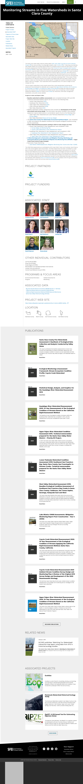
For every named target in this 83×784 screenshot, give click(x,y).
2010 (45, 101)
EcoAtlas (50, 91)
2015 (48, 104)
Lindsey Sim (58, 234)
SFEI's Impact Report (68, 751)
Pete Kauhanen (44, 217)
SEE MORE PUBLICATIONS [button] (52, 624)
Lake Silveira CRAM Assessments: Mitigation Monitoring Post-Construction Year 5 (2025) (53, 144)
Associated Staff (11, 32)
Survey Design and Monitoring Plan (41, 128)
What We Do (40, 2)
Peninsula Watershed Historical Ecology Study (60, 696)
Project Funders (10, 29)
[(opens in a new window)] (30, 174)
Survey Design (33, 116)
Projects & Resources (53, 2)
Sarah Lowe (58, 217)
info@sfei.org (32, 751)
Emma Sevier (43, 251)
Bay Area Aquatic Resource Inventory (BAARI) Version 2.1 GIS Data (43, 288)
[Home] (15, 2)
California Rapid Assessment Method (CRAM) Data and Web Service (43, 292)
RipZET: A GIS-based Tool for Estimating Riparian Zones (60, 715)
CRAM (37, 91)
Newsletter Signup (68, 749)
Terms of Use (58, 759)
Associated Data (10, 36)
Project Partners (10, 27)
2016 (46, 106)
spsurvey (74, 154)
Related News (9, 45)
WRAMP (65, 71)
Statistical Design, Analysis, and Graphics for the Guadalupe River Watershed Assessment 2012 (56, 390)
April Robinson (44, 234)
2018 (44, 108)
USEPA (62, 72)
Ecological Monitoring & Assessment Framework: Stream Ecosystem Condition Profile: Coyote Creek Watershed (55, 371)
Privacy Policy (51, 759)
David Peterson (29, 251)
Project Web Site (10, 39)
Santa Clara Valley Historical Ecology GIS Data (37, 293)
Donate (70, 2)
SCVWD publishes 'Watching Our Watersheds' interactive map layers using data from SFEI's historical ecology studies (56, 644)
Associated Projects (11, 48)
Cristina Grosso (29, 217)
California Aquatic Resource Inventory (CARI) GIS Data (40, 290)
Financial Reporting (42, 759)
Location (8, 41)
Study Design (68, 114)
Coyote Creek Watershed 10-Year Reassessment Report (47, 129)
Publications (9, 43)
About (64, 2)
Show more (52, 733)
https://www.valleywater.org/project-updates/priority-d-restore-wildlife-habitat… (46, 303)
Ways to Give (69, 753)
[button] (14, 32)
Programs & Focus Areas (12, 34)
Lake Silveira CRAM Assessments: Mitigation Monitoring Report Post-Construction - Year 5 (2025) (57, 517)
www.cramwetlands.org (47, 157)
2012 (46, 103)
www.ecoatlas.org (53, 159)
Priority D (59, 65)
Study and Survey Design (49, 118)
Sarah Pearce (28, 234)
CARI (37, 90)
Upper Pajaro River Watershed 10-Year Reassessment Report (48, 136)
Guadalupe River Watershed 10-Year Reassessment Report (47, 133)
